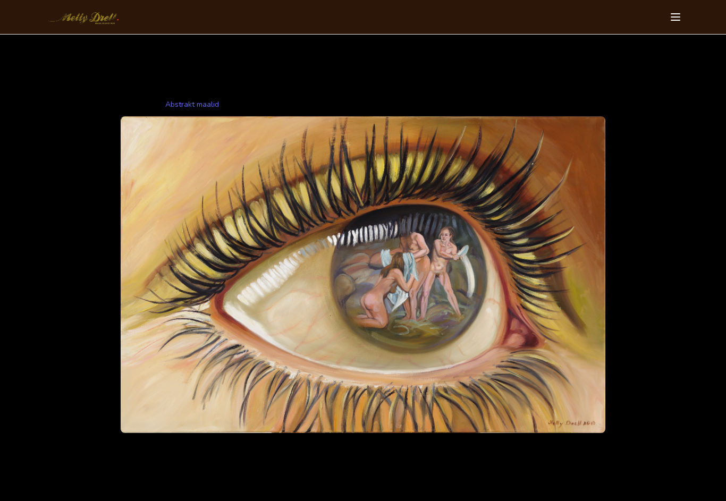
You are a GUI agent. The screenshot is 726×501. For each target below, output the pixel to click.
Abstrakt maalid (192, 104)
